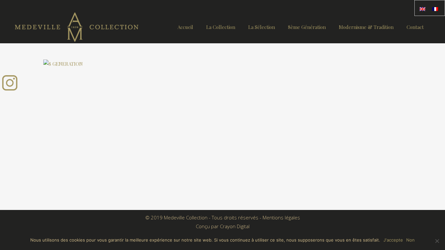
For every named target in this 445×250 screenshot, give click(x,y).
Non (410, 240)
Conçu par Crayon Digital (223, 226)
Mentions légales (281, 217)
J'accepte (393, 240)
